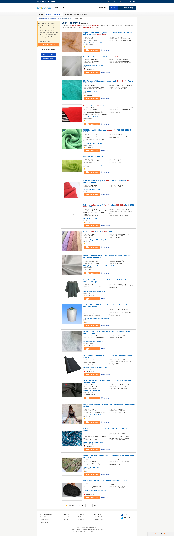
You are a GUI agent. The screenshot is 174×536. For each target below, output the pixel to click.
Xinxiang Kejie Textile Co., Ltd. (92, 467)
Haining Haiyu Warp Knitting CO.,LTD (93, 442)
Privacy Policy (44, 519)
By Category (82, 517)
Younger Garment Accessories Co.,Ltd (94, 490)
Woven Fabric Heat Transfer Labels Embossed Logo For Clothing (108, 480)
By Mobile (81, 519)
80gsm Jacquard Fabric (97, 231)
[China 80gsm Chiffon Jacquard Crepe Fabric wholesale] (72, 250)
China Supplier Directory (76, 14)
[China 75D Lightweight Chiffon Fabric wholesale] (72, 124)
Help (101, 529)
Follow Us (126, 517)
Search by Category (128, 8)
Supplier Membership (102, 517)
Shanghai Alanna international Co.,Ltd (94, 43)
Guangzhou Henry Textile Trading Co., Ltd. (95, 415)
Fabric (59, 18)
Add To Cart (106, 50)
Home (41, 14)
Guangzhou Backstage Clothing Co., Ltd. (94, 291)
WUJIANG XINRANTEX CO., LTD (92, 143)
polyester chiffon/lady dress (93, 156)
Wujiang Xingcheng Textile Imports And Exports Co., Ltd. (99, 266)
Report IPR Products (48, 58)
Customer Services (45, 514)
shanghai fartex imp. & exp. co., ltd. (93, 341)
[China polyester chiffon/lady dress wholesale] (72, 175)
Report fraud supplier (48, 54)
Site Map (90, 529)
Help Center (44, 522)
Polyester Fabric (66, 18)
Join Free (44, 1)
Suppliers (84, 529)
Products (78, 529)
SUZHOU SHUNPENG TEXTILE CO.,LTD (94, 65)
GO (95, 505)
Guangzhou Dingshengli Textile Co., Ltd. (94, 240)
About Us (65, 514)
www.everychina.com (91, 527)
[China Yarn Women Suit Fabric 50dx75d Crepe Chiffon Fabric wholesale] (72, 76)
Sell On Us (97, 514)
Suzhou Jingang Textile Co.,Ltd (92, 117)
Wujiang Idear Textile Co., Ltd (91, 91)
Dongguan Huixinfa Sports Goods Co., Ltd (95, 367)
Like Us (125, 515)
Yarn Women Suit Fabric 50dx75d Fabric (104, 57)
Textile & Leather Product (49, 18)
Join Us (66, 519)
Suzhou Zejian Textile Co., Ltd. (91, 189)
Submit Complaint (45, 517)
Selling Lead (99, 519)
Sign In (39, 1)
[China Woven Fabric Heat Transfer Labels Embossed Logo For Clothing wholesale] (72, 499)
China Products (53, 14)
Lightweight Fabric (95, 105)
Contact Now (94, 50)
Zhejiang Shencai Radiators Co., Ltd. (93, 165)
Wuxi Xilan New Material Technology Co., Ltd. (96, 318)
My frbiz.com (51, 1)
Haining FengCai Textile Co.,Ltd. (92, 391)
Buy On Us (80, 514)
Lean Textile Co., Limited (90, 218)
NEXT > (71, 505)
